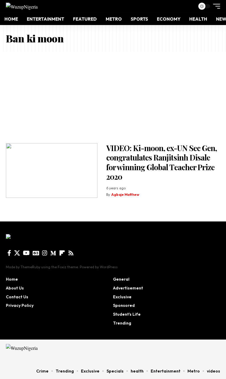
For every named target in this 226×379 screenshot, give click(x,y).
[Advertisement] (113, 96)
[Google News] (36, 253)
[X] (17, 253)
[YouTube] (26, 253)
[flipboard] (62, 253)
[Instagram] (45, 253)
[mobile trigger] (215, 6)
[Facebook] (9, 253)
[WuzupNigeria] (22, 6)
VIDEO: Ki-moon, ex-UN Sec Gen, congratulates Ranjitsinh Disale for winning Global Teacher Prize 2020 (161, 162)
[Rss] (71, 253)
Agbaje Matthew (125, 194)
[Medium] (53, 253)
